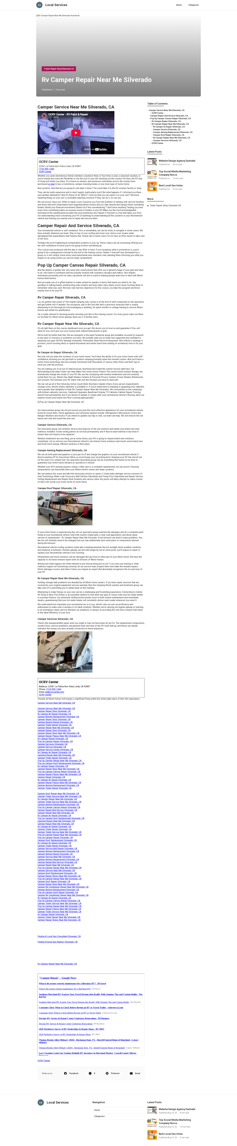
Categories (193, 5)
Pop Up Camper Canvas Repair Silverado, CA (59, 771)
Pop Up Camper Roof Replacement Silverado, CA (61, 763)
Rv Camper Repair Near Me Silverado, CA (57, 799)
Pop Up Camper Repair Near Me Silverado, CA (59, 760)
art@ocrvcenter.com (54, 692)
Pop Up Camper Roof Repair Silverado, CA (58, 892)
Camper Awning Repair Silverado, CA (55, 722)
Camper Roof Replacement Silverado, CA (57, 840)
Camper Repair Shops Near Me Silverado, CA (59, 876)
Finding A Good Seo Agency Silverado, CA (57, 942)
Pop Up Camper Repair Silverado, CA (55, 741)
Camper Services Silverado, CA (52, 744)
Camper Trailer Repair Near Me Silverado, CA (59, 917)
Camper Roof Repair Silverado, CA (54, 881)
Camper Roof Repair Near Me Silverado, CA (58, 793)
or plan (51, 184)
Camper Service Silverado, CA (52, 747)
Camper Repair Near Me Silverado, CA (56, 727)
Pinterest (115, 1073)
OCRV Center (45, 171)
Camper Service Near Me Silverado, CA (56, 703)
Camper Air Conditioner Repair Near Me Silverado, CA (63, 887)
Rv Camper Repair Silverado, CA (53, 738)
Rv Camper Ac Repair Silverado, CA (54, 714)
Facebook (73, 1073)
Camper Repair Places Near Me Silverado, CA (59, 736)
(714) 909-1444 (46, 169)
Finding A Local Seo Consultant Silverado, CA (59, 936)
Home (179, 5)
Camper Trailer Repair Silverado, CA (54, 725)
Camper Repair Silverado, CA (51, 777)
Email (137, 1073)
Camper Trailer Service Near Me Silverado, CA (59, 796)
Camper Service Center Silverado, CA (55, 749)
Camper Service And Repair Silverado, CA (57, 848)
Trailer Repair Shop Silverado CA (59, 69)
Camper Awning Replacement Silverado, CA (58, 716)
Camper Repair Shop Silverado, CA (54, 711)
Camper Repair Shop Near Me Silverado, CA (58, 733)
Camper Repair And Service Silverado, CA (57, 810)
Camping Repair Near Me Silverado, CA (56, 755)
